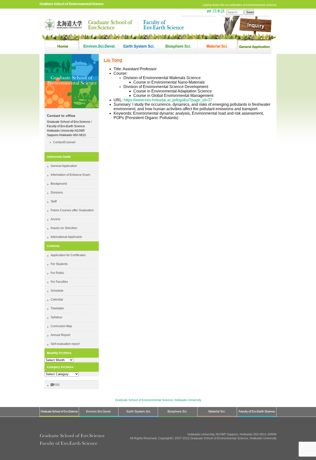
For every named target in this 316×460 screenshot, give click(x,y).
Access (55, 219)
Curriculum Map (61, 326)
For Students (59, 264)
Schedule (57, 290)
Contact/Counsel (64, 142)
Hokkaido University (187, 400)
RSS (56, 385)
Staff (54, 201)
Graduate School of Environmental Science (72, 4)
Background (59, 183)
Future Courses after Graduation (72, 210)
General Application (64, 166)
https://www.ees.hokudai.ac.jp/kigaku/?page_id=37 (168, 100)
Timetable (57, 308)
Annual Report (60, 335)
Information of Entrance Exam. (71, 175)
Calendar (57, 299)
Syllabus (56, 317)
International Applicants (66, 237)
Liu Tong (113, 60)
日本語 (219, 11)
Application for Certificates (68, 255)
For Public (57, 273)
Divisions (57, 192)
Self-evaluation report (65, 344)
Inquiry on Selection (64, 228)
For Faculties (59, 281)
